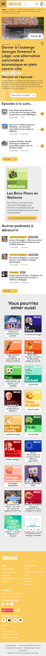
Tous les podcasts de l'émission (22, 218)
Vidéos (27, 575)
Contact (5, 625)
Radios (4, 10)
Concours (28, 581)
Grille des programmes (10, 578)
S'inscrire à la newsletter (34, 572)
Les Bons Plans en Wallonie (26, 10)
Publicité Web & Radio (10, 635)
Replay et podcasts (9, 572)
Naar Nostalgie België (10, 638)
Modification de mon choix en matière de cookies (23, 653)
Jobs (3, 628)
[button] (23, 95)
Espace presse (7, 631)
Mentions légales (11, 645)
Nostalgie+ (29, 585)
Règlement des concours (32, 648)
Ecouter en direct (8, 569)
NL (25, 4)
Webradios (6, 575)
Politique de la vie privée (14, 648)
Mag (26, 569)
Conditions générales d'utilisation (30, 645)
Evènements (29, 578)
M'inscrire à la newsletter (11, 596)
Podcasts (12, 10)
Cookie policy (23, 650)
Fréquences (6, 581)
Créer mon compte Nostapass (13, 593)
